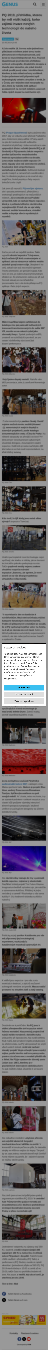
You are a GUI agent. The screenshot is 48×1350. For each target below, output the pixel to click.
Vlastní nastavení (24, 694)
